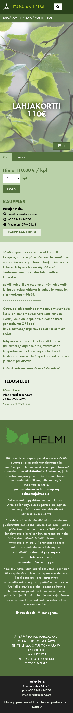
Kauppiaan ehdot (22, 232)
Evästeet (36, 707)
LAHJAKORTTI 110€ (39, 18)
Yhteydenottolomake (36, 659)
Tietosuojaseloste (51, 702)
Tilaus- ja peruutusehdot (19, 702)
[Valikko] (68, 7)
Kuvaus (20, 157)
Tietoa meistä (36, 663)
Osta (6, 157)
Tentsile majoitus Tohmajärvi (36, 645)
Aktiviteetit (36, 650)
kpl (24, 178)
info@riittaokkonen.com (17, 395)
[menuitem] (58, 6)
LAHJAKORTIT (12, 18)
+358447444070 (14, 399)
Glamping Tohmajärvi (36, 641)
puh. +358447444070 (36, 690)
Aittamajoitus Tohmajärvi (36, 637)
